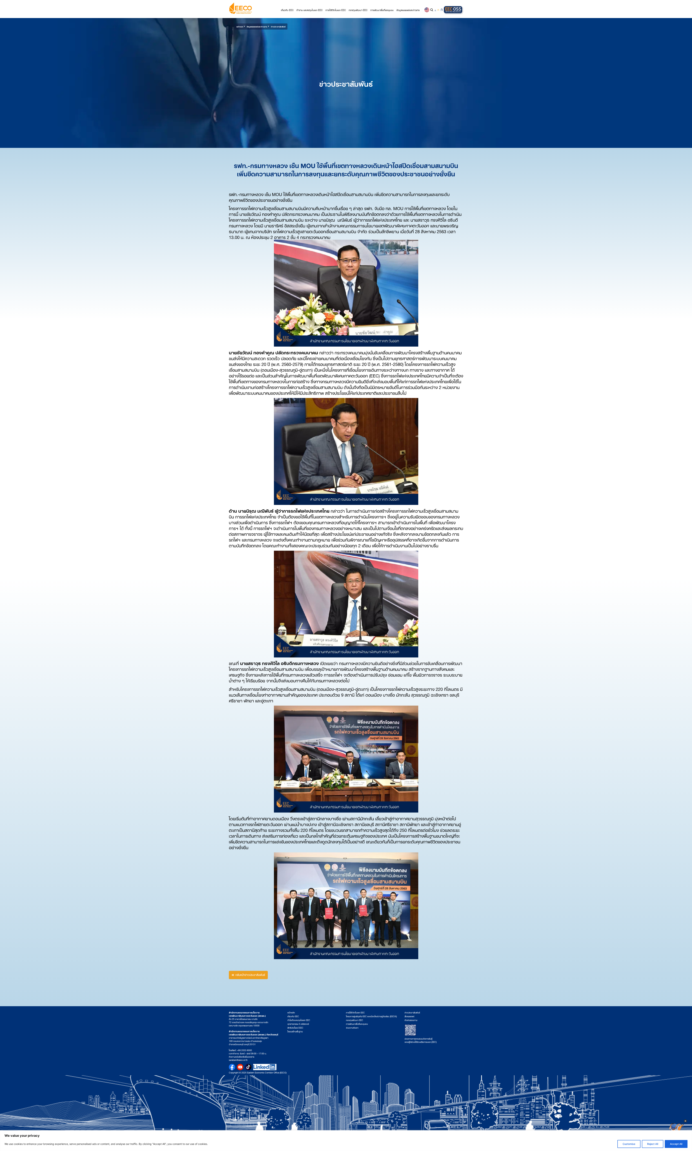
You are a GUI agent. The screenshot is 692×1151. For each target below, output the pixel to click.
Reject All (652, 1143)
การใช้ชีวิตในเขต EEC (335, 10)
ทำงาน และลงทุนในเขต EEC (309, 10)
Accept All (676, 1143)
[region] (346, 1140)
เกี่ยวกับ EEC (287, 10)
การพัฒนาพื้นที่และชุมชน (382, 10)
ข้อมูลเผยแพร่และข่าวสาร (408, 10)
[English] (426, 9)
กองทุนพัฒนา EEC (358, 10)
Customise (629, 1143)
